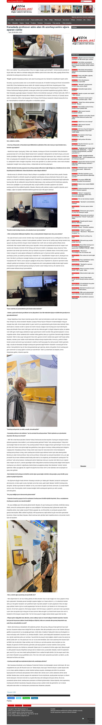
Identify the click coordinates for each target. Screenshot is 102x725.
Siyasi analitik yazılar (37, 19)
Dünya (73, 19)
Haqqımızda (18, 705)
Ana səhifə (11, 19)
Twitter (18, 698)
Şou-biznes (66, 19)
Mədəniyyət (58, 19)
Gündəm (40, 23)
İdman (89, 19)
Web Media (58, 709)
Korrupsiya (48, 23)
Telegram (34, 698)
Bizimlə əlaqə (27, 705)
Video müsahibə (66, 23)
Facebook (11, 698)
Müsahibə (15, 23)
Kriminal (79, 19)
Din (85, 19)
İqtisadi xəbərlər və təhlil (22, 19)
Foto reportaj (56, 23)
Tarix (9, 23)
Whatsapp (26, 698)
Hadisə (22, 23)
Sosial (27, 23)
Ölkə (46, 19)
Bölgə (51, 19)
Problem (33, 23)
